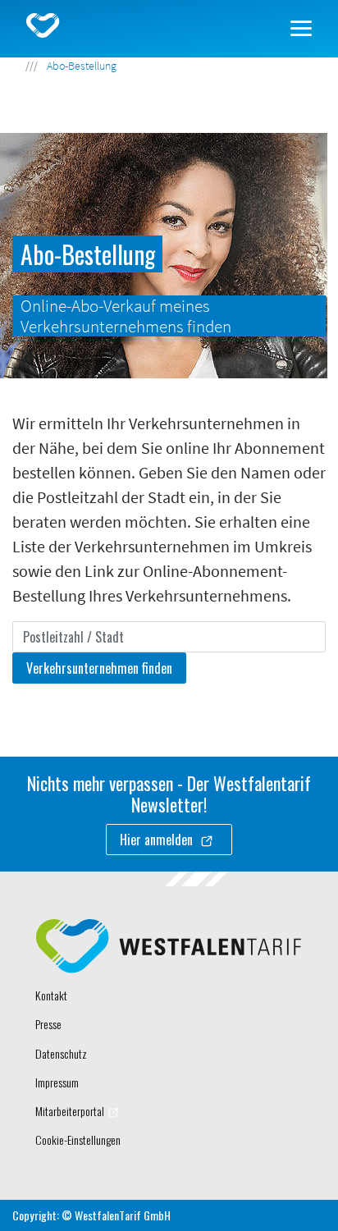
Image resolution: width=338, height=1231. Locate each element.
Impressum (57, 1082)
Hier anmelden (158, 839)
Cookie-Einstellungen (78, 1139)
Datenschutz (61, 1053)
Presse (48, 1023)
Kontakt (51, 995)
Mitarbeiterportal (69, 1110)
